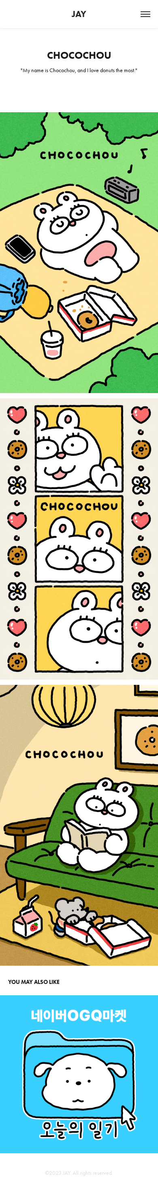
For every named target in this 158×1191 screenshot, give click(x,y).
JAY (79, 14)
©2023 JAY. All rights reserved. (79, 1173)
